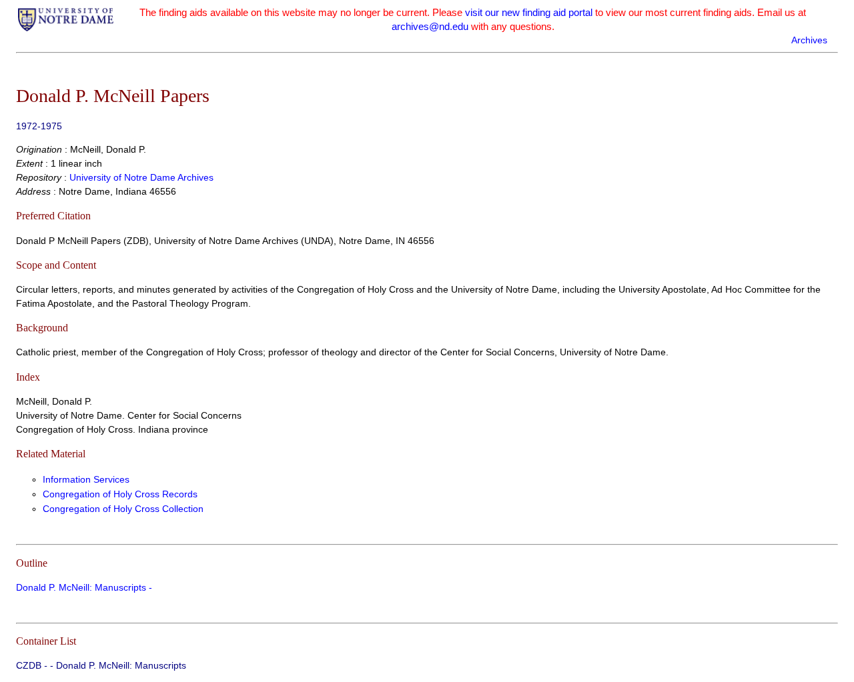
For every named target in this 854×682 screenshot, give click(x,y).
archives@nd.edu (430, 26)
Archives (809, 40)
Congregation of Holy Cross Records (120, 494)
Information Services (86, 479)
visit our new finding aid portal (528, 12)
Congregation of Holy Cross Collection (123, 508)
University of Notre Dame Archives (141, 177)
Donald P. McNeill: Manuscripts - (84, 587)
